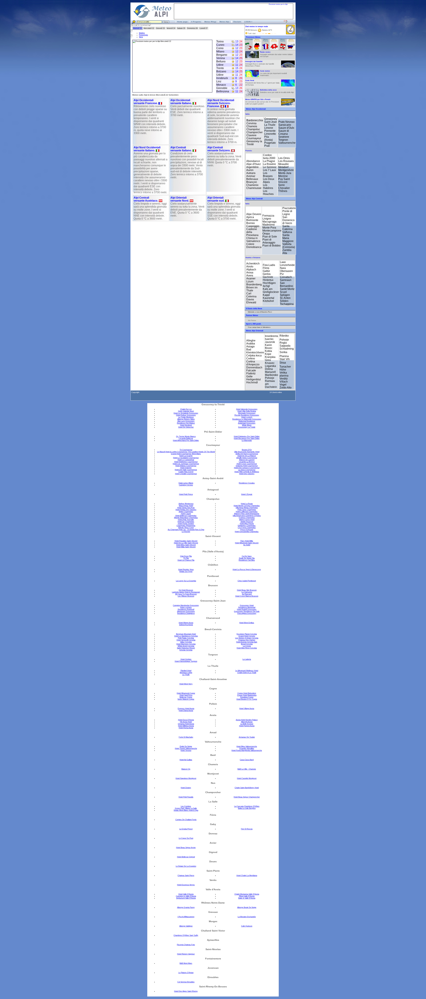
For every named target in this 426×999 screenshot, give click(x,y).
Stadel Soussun (246, 522)
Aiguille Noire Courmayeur (246, 458)
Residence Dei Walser (186, 423)
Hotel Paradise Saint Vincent (186, 541)
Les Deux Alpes (268, 180)
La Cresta (247, 646)
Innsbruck (222, 78)
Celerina (251, 296)
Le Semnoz (269, 167)
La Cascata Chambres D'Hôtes (246, 806)
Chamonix (252, 185)
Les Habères (268, 186)
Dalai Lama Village (186, 483)
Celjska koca (254, 355)
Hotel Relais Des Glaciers (186, 510)
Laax (283, 262)
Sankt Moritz (287, 289)
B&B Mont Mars (186, 963)
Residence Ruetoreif (186, 609)
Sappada (285, 345)
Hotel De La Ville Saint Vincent (186, 543)
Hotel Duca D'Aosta (186, 720)
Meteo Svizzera (274, 40)
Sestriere (283, 136)
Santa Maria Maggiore (288, 238)
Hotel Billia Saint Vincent (186, 547)
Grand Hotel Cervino (246, 636)
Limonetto (270, 133)
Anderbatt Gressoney (246, 423)
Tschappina (287, 304)
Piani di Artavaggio (268, 241)
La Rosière (269, 164)
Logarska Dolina (270, 367)
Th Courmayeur (186, 450)
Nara (283, 268)
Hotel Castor (186, 514)
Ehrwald (251, 302)
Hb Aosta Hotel (186, 722)
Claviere (251, 135)
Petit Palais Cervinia (186, 638)
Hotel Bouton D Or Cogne (246, 699)
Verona (220, 58)
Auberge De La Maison (246, 456)
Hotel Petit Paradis (186, 797)
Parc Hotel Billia (246, 541)
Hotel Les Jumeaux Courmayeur (186, 464)
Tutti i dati (251, 33)
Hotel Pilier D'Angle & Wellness (246, 472)
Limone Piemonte (270, 129)
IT (285, 21)
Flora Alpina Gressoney (246, 613)
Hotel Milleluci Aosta (186, 726)
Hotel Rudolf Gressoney (246, 609)
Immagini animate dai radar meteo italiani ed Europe (276, 54)
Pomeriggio (143, 35)
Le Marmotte (247, 440)
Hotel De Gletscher (186, 427)
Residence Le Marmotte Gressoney (246, 419)
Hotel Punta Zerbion (186, 524)
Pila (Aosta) (268, 138)
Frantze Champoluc (247, 518)
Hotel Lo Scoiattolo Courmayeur (186, 458)
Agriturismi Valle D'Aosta (186, 898)
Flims (266, 268)
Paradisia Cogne (246, 697)
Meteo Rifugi (210, 22)
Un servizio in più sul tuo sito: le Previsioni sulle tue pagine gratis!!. (262, 101)
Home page (182, 22)
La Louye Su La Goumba (186, 581)
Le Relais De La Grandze (186, 866)
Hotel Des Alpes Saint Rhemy (186, 991)
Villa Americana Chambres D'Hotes (247, 516)
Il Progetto (196, 22)
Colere (250, 244)
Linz (218, 81)
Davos (250, 299)
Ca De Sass (247, 556)
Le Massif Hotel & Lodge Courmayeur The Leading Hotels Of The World (186, 452)
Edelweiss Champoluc (247, 526)
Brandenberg (254, 284)
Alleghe (250, 340)
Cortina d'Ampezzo (252, 363)
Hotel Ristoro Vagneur (186, 954)
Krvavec (270, 363)
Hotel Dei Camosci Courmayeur (247, 468)
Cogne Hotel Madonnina (246, 695)
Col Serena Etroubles (186, 982)
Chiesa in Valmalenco (253, 239)
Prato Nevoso (286, 121)
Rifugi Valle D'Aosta (246, 896)
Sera (141, 37)
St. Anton (285, 298)
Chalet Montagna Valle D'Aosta (246, 894)
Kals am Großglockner (271, 290)
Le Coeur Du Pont (186, 838)
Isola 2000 (269, 158)
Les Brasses (268, 174)
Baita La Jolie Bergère (247, 808)
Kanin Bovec (268, 346)
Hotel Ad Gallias (186, 760)
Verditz (284, 378)
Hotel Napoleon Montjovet (186, 778)
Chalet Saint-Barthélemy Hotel (247, 788)
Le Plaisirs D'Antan (186, 973)
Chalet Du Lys (186, 409)
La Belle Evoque (246, 724)
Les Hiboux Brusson (186, 596)
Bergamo (221, 54)
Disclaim (237, 22)
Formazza (268, 215)
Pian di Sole (269, 236)
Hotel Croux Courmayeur (247, 464)
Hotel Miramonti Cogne (186, 693)
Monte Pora (269, 227)
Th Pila (186, 558)
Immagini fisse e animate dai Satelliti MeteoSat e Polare (259, 64)
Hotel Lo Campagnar (186, 460)
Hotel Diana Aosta (186, 710)
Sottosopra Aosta (186, 625)
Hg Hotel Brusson (186, 590)
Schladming (287, 348)
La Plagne (269, 161)
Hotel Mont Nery (186, 684)
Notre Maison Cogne (186, 699)
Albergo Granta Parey (186, 907)
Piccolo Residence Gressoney (246, 415)
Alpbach (251, 269)
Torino (220, 41)
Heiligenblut (253, 379)
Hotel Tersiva (186, 750)
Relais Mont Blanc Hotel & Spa (186, 810)
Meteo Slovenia (291, 40)
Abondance (253, 161)
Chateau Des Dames (246, 640)
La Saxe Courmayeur (246, 470)
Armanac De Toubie (247, 737)
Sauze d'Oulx (286, 127)
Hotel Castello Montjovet (246, 778)
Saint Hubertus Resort (186, 648)
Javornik (270, 342)
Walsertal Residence (246, 421)
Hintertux (268, 280)
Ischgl (266, 286)
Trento (220, 68)
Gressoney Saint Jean (270, 120)
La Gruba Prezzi (186, 829)
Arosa (249, 272)
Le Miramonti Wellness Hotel (246, 671)
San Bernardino (286, 284)
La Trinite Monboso (186, 417)
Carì (248, 293)
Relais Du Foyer (186, 571)
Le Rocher (186, 532)
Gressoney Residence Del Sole (246, 611)
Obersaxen (286, 271)
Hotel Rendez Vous (186, 569)
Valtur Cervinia (186, 642)
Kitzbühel (268, 301)
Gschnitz (268, 277)
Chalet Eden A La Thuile (246, 673)
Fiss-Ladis (269, 265)
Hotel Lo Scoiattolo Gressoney (186, 413)
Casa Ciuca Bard (247, 760)
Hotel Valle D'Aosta (186, 894)
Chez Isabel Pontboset (247, 581)
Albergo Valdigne (186, 926)
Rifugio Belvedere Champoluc (186, 518)
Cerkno (250, 358)
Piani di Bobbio (271, 245)
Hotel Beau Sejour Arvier (186, 847)
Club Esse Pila (186, 556)
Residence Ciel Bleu (247, 560)
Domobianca (253, 247)
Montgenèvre (286, 170)
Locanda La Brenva (247, 462)
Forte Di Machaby (186, 737)
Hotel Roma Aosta (186, 728)
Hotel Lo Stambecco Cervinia (186, 636)
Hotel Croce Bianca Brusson (246, 596)
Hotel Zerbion (186, 659)
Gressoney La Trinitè (246, 427)
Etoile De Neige (186, 746)
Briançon (251, 182)
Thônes (282, 191)
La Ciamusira (246, 592)
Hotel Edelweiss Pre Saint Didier (247, 436)
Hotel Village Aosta (246, 708)
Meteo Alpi (224, 22)
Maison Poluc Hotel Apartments (246, 514)
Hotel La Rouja (247, 504)
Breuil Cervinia (247, 644)
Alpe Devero (253, 214)
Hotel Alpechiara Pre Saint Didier (186, 440)
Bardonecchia (254, 120)
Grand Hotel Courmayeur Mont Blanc (186, 454)
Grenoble (221, 88)
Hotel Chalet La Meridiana (246, 875)
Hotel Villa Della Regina (246, 411)
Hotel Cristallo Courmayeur (186, 474)
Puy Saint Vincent (284, 180)
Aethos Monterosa (186, 504)
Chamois (251, 126)
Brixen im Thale (251, 289)
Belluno (220, 61)
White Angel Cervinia (186, 646)
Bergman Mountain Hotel (186, 634)
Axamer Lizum (250, 280)
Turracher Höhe (285, 368)
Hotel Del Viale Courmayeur (186, 470)
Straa (283, 362)
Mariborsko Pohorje (271, 376)
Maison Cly (185, 769)
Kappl (266, 295)
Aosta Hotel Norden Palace (247, 720)
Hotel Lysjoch (246, 417)
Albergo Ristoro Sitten (186, 419)
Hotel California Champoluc (247, 512)
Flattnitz (251, 373)
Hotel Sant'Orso (186, 695)
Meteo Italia (249, 39)
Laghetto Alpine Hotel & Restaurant (186, 592)
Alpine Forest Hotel (246, 520)
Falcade (251, 370)
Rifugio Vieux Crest (186, 528)
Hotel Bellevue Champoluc (186, 516)
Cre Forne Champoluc (247, 528)
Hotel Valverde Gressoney (246, 409)
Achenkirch (253, 263)
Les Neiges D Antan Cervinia (246, 638)
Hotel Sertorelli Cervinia (186, 640)
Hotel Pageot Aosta (246, 726)
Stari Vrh (285, 359)
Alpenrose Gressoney (186, 611)
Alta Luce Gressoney (186, 421)
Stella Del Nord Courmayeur (246, 454)
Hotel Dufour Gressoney (186, 415)
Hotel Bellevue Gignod (186, 857)
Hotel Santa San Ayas (186, 508)
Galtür (266, 271)
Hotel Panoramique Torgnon (186, 661)
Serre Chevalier (284, 186)
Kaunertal (268, 298)
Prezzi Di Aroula (246, 530)
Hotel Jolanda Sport (186, 411)
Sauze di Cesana (283, 132)
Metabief (283, 167)
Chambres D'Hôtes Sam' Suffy (186, 935)
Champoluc (253, 129)
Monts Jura (284, 173)
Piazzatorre (289, 208)
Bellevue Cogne (186, 697)
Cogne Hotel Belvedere (246, 693)
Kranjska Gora (270, 358)
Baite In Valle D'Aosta (246, 898)
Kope (268, 354)
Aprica (250, 217)
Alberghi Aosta (246, 722)
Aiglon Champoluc (186, 512)
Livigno (266, 218)
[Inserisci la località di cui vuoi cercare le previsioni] (153, 22)
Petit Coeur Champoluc (246, 510)
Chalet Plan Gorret (185, 472)
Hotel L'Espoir (246, 494)
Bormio (250, 223)
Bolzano (221, 71)
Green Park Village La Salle (186, 808)
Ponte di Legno (287, 213)
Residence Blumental (246, 607)
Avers (249, 275)
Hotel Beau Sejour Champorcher (247, 797)
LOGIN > (248, 22)
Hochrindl (252, 382)
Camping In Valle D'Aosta (186, 896)
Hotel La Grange (186, 456)
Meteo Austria (282, 40)
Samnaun (285, 280)
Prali (267, 145)
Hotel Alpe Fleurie (247, 524)
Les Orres (284, 158)
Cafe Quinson (246, 926)
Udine (219, 64)
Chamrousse (253, 188)
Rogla (283, 342)
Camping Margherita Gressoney (186, 605)
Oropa (266, 233)
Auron (249, 170)
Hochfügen (269, 283)
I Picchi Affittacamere (186, 917)
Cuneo (220, 44)
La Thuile (269, 124)
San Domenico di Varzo (288, 220)
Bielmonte (252, 220)
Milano (220, 51)
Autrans (250, 173)
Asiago (250, 346)
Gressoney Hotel (247, 605)
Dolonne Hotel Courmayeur (247, 466)
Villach (284, 381)
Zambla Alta (286, 251)
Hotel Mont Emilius (246, 623)
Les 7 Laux (269, 170)
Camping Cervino (186, 485)
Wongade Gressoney (246, 413)
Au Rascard (247, 594)
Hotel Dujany (186, 788)
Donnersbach (254, 367)
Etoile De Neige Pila (247, 558)
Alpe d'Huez (253, 164)
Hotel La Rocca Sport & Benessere (247, 569)
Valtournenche (287, 142)
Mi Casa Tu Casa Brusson (186, 594)
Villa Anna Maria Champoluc (247, 508)
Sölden (284, 301)
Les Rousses (286, 161)
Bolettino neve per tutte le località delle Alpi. (277, 91)
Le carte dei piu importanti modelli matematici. (273, 73)
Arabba (250, 343)
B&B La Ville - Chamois (246, 769)
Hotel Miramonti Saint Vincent (246, 543)
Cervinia (251, 123)
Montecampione (271, 230)
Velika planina (284, 374)
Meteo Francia (265, 40)
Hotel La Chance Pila (186, 560)
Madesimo (268, 224)
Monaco (221, 84)
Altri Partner (252, 320)
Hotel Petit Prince (186, 494)
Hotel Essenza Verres (186, 885)
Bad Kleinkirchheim (255, 351)
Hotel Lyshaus (186, 607)
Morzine (283, 176)
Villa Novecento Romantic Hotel (246, 452)
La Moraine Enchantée (247, 917)
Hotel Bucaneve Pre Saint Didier (247, 438)
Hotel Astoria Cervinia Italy (246, 642)
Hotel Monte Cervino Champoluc (247, 506)
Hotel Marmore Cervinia (186, 644)
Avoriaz (250, 176)
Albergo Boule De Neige (246, 907)
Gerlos (267, 274)
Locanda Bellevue (186, 438)
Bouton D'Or (247, 450)
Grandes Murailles (246, 748)
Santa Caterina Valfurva (287, 229)
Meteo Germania (257, 40)
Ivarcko (269, 339)
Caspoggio (252, 226)
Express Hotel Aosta (186, 708)
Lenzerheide (287, 265)
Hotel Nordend (186, 425)
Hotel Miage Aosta (186, 623)
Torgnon (283, 139)
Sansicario (284, 124)
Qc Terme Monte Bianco (186, 436)
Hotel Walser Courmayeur (185, 466)
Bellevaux (252, 179)
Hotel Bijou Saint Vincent (186, 545)
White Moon (246, 425)
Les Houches (268, 192)
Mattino (142, 33)
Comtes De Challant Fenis (186, 820)
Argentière (252, 167)
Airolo (249, 266)
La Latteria (246, 659)
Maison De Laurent (246, 460)
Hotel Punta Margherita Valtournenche (246, 750)
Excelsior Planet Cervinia (247, 634)
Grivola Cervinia (185, 650)
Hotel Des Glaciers (246, 474)
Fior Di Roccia (246, 829)
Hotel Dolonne (186, 468)
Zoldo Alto (286, 387)
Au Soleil (246, 545)
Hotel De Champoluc (186, 522)
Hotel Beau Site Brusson (247, 590)
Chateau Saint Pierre (186, 875)
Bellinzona (222, 91)
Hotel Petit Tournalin (186, 520)
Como (219, 48)
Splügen (285, 295)
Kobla (268, 351)
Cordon (267, 155)
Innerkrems (271, 336)
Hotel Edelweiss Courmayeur (186, 462)
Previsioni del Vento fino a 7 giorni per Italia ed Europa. (262, 82)
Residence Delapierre (186, 613)
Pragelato (270, 142)
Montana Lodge (186, 673)
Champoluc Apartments (186, 526)
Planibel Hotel (186, 671)
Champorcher (254, 132)
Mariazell (270, 372)
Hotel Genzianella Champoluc (247, 532)
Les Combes (186, 806)
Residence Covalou (247, 483)
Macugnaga (269, 221)
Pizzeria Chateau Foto (186, 945)
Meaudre (283, 164)
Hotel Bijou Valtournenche (246, 746)
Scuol (283, 292)
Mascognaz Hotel (186, 506)
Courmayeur (253, 138)
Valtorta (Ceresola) (288, 245)
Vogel (283, 384)
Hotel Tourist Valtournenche (186, 748)
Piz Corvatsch (286, 275)
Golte (249, 376)
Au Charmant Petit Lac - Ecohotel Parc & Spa (186, 530)
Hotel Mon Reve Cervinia (247, 648)
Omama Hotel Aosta (186, 724)
